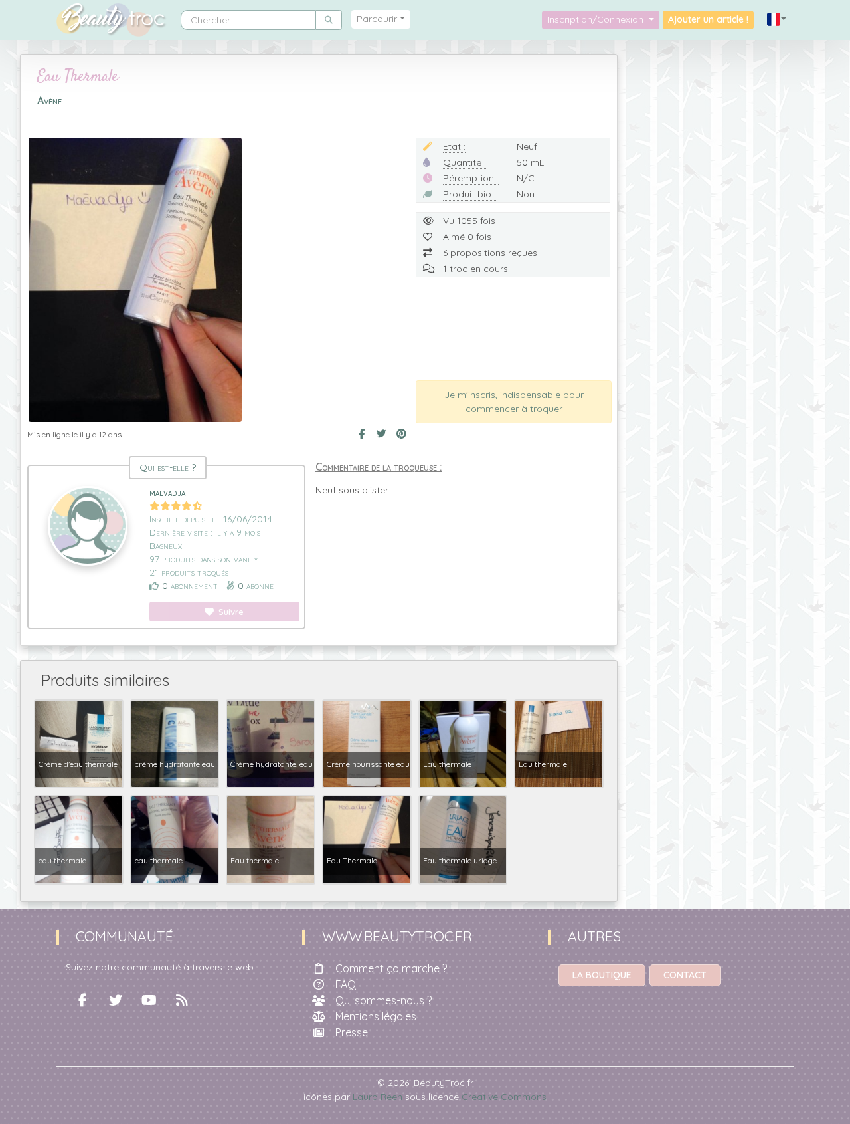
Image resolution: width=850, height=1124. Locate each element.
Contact (685, 975)
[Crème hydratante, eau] (270, 742)
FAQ (345, 984)
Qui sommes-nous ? (383, 1000)
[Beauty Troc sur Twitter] (115, 1000)
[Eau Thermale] (367, 839)
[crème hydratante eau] (175, 742)
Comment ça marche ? (391, 968)
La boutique (602, 975)
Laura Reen (377, 1097)
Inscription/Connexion (596, 19)
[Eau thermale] (463, 742)
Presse (351, 1032)
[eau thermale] (79, 839)
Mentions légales (375, 1016)
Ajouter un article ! (708, 19)
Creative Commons (504, 1097)
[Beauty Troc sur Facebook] (82, 1000)
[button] (777, 19)
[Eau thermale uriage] (463, 839)
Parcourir (377, 19)
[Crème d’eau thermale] (79, 742)
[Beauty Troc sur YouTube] (148, 1000)
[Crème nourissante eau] (367, 742)
